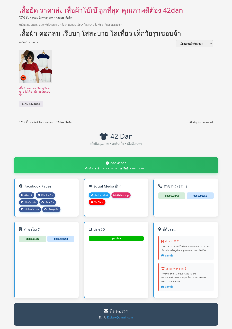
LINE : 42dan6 (31, 104)
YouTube (98, 202)
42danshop (123, 195)
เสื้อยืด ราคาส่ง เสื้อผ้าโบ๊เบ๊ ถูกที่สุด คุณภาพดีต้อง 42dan (101, 10)
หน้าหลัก (24, 24)
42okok (28, 195)
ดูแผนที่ (169, 255)
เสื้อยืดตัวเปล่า (31, 209)
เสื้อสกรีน (49, 202)
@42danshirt (101, 195)
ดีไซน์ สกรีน (47, 195)
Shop (34, 24)
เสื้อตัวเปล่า (30, 202)
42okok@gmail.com (119, 317)
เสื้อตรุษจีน (53, 209)
